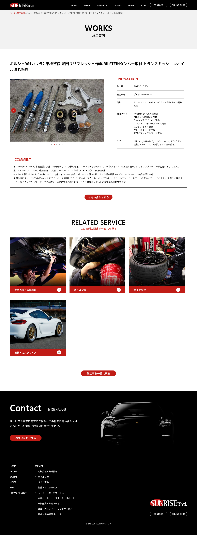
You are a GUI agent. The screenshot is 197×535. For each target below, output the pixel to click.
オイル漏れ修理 (167, 144)
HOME (74, 5)
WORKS (118, 5)
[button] (13, 110)
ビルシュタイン (161, 141)
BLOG (143, 5)
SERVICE (100, 5)
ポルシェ (138, 141)
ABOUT (87, 5)
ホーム (12, 13)
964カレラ (148, 141)
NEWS (131, 5)
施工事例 (21, 13)
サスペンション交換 (148, 144)
